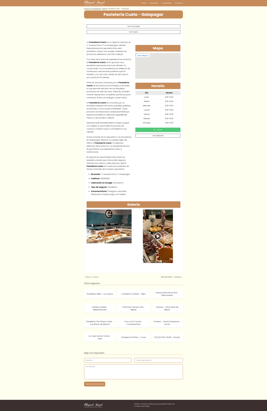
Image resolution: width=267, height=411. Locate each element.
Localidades (166, 3)
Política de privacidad (157, 404)
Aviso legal (146, 406)
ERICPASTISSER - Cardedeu (171, 277)
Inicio (144, 3)
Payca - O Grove (92, 277)
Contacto (179, 3)
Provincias (154, 3)
